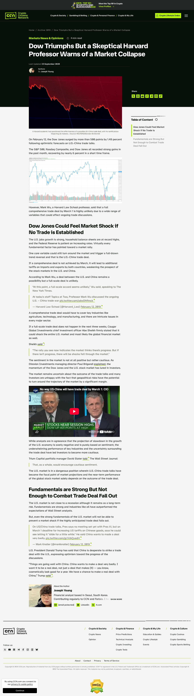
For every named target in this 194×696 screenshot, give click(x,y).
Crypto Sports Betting (180, 644)
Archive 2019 (44, 30)
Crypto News (95, 634)
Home (32, 30)
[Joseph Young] (40, 595)
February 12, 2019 (91, 306)
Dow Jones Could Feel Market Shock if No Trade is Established (148, 130)
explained (100, 364)
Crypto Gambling (178, 639)
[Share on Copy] (160, 96)
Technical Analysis (124, 639)
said (39, 344)
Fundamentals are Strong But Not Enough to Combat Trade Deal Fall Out (148, 142)
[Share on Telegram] (151, 96)
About (77, 661)
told (85, 458)
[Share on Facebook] (147, 96)
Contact (87, 661)
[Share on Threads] (138, 96)
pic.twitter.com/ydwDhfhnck (76, 300)
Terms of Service (111, 661)
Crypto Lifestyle (150, 639)
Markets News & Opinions (46, 38)
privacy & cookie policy (22, 684)
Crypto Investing (123, 644)
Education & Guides (152, 634)
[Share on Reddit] (142, 96)
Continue (20, 690)
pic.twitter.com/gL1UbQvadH (63, 538)
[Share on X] (133, 96)
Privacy (97, 661)
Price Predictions (124, 634)
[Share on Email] (156, 96)
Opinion (92, 639)
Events (146, 644)
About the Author (61, 586)
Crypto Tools (121, 649)
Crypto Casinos (177, 634)
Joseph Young (47, 71)
